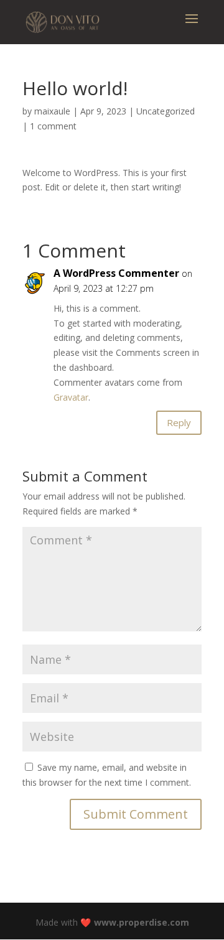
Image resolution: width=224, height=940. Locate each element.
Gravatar (71, 397)
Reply (179, 422)
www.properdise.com (141, 922)
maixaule (52, 111)
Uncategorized (165, 111)
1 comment (53, 126)
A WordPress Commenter (116, 273)
